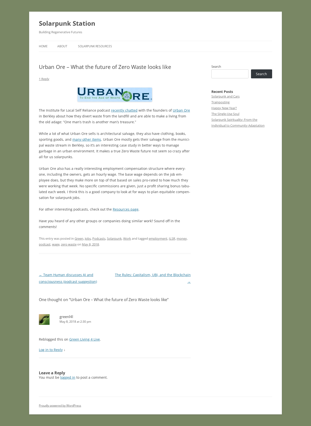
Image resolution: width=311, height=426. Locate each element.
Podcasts (98, 238)
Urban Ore (181, 110)
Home (43, 46)
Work (127, 238)
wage (56, 244)
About (62, 46)
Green (79, 238)
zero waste (69, 244)
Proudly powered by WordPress (60, 405)
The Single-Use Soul (225, 114)
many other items (86, 139)
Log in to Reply (51, 349)
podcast (45, 244)
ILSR (172, 238)
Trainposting (220, 102)
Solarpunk (114, 238)
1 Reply (44, 79)
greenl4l (66, 316)
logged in (67, 377)
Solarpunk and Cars (225, 96)
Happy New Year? (224, 108)
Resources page (125, 209)
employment (158, 238)
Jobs (88, 238)
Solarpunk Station (67, 23)
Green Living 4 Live (84, 339)
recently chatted (124, 110)
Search (216, 66)
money (182, 238)
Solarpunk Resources (95, 46)
